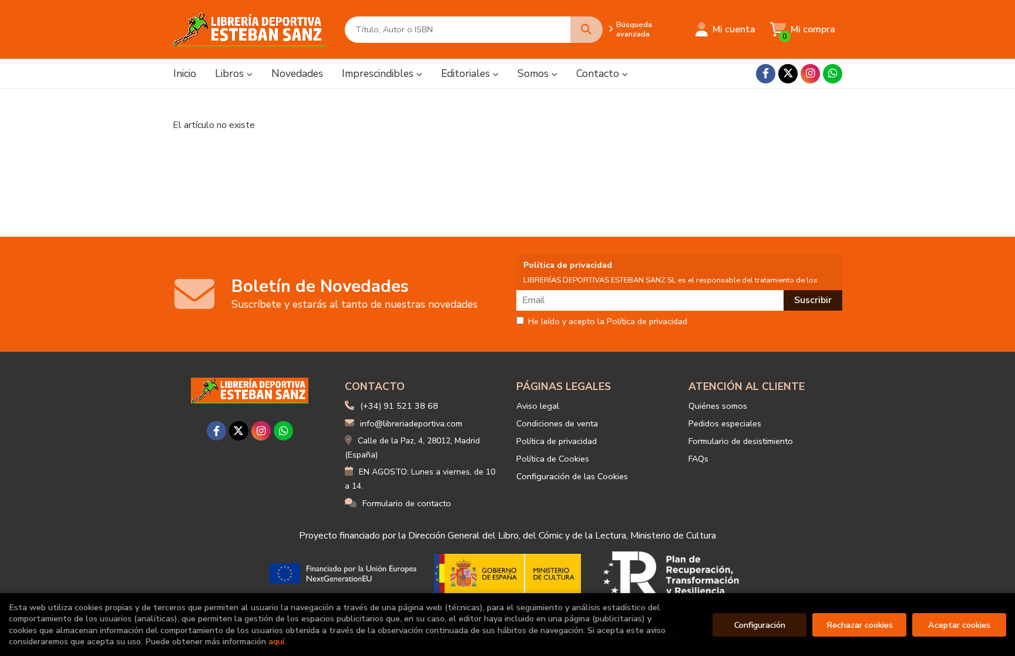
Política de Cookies (552, 459)
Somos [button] (534, 73)
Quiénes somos (717, 406)
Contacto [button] (599, 73)
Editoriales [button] (467, 73)
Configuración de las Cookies (572, 476)
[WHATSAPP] (832, 73)
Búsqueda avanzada (634, 29)
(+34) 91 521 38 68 (399, 406)
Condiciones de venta (557, 423)
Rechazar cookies (859, 625)
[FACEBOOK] (765, 73)
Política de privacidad (556, 441)
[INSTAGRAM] (810, 73)
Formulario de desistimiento (740, 441)
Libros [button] (231, 73)
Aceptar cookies (959, 625)
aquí (276, 641)
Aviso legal (537, 406)
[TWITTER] (788, 73)
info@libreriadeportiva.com (411, 423)
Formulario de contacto (406, 503)
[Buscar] (586, 29)
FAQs (698, 459)
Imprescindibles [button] (379, 73)
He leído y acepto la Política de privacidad (607, 322)
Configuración (759, 625)
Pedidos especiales (724, 423)
